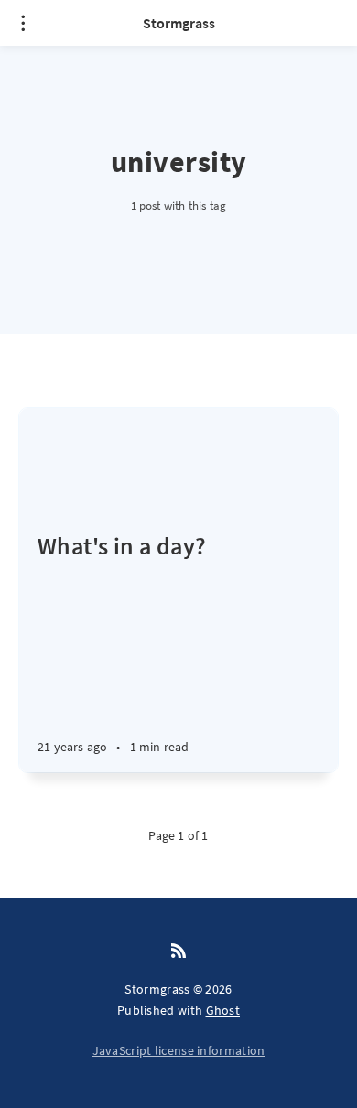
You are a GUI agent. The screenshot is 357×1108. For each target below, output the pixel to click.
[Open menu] (23, 23)
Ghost (223, 1010)
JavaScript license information (178, 1050)
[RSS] (178, 951)
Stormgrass (179, 23)
